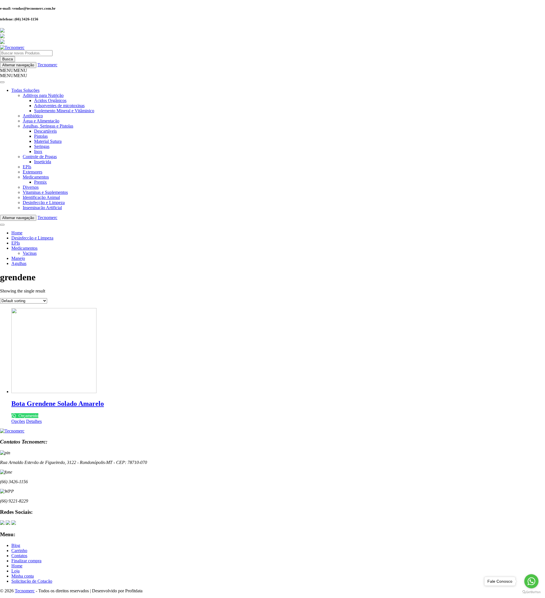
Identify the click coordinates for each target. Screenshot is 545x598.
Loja (15, 571)
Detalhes (34, 421)
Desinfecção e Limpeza (44, 202)
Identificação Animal (41, 197)
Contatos (19, 555)
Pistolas (41, 136)
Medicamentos (36, 177)
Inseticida (42, 161)
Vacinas (30, 253)
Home (16, 232)
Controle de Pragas (40, 156)
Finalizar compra (26, 560)
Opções (18, 421)
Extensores (32, 171)
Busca (7, 59)
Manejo (18, 258)
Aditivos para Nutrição (43, 95)
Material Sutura (48, 141)
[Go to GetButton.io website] (531, 592)
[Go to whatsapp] (531, 581)
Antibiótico (33, 115)
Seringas (41, 146)
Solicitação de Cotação (31, 581)
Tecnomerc (47, 64)
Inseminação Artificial (42, 207)
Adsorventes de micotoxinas (59, 105)
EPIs (27, 166)
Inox (38, 151)
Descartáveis (45, 131)
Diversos (31, 187)
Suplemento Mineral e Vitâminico (64, 110)
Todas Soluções (25, 90)
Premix (40, 182)
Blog (15, 545)
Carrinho (19, 550)
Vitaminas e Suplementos (45, 192)
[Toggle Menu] (2, 82)
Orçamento (27, 415)
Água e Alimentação (41, 120)
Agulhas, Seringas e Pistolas (48, 126)
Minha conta (22, 576)
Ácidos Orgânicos (50, 100)
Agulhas (18, 263)
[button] (13, 70)
